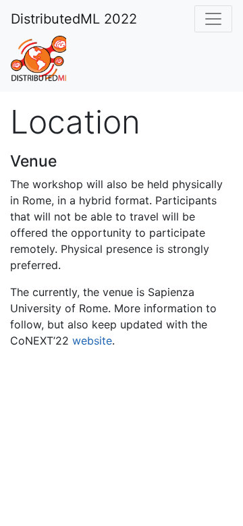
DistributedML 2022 (74, 19)
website (92, 340)
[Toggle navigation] (213, 18)
